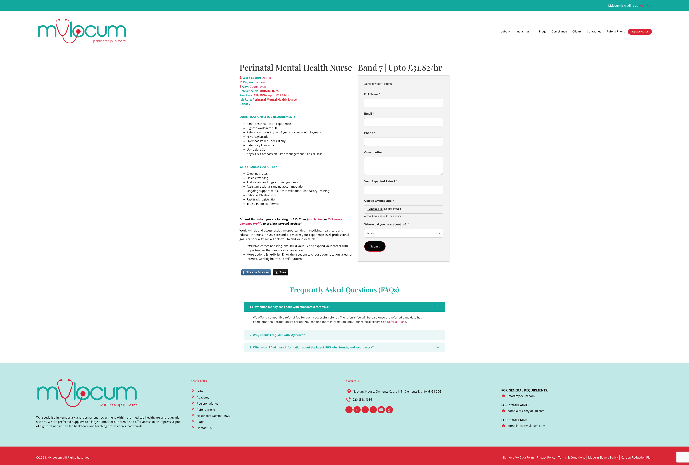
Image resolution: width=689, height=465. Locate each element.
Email (369, 113)
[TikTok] (389, 409)
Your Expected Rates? (381, 181)
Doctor (266, 77)
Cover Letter (373, 152)
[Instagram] (373, 409)
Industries (523, 31)
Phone (370, 133)
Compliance (559, 31)
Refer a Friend (616, 31)
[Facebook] (349, 409)
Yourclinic (645, 6)
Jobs (504, 31)
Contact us (594, 31)
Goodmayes (257, 86)
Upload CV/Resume (379, 200)
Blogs (542, 31)
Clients (577, 31)
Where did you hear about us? (386, 224)
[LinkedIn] (365, 409)
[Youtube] (381, 409)
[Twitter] (357, 409)
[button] (344, 307)
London (259, 82)
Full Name (372, 94)
